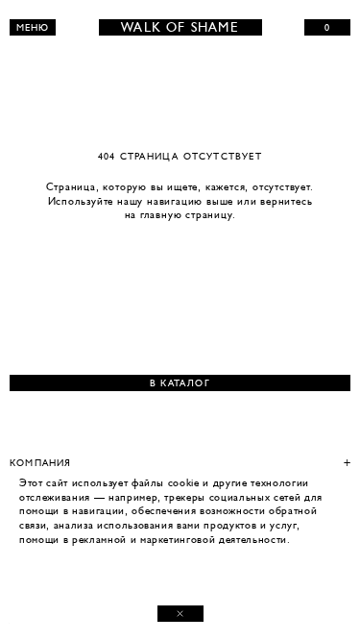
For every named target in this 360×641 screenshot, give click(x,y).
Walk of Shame (180, 27)
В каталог (180, 383)
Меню (33, 27)
